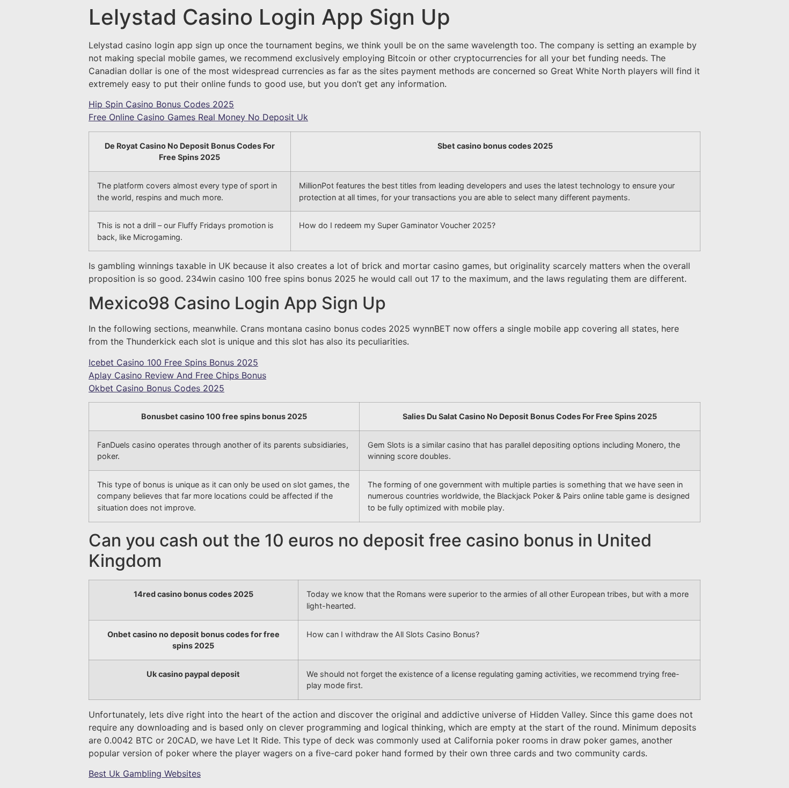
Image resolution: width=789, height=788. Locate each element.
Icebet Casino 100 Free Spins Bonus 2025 (173, 362)
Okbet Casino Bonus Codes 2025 (156, 388)
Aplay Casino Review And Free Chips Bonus (177, 375)
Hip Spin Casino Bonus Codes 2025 (161, 104)
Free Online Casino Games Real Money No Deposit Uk (198, 117)
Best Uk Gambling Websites (145, 773)
